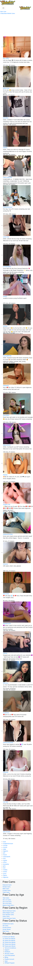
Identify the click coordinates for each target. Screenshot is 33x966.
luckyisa (5, 564)
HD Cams (5, 925)
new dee (5, 802)
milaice (5, 147)
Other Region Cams (8, 912)
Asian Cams (6, 916)
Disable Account (9, 959)
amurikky (5, 118)
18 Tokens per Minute (9, 940)
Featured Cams (7, 885)
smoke (5, 871)
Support (7, 950)
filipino (5, 875)
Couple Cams (7, 890)
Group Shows (7, 929)
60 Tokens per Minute (9, 944)
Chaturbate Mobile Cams (7, 13)
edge (4, 849)
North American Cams (9, 911)
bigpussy (5, 877)
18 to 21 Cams (7, 900)
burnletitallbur (7, 266)
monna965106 (7, 356)
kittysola (5, 772)
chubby (5, 869)
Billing (6, 957)
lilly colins (6, 58)
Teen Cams (6, 898)
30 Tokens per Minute (9, 942)
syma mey (6, 237)
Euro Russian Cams (8, 914)
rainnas (5, 653)
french (5, 855)
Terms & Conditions (10, 948)
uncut (4, 873)
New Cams (6, 931)
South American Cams (9, 918)
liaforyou (5, 683)
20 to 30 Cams (7, 901)
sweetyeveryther (8, 534)
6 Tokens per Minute (9, 937)
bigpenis (5, 851)
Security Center (9, 953)
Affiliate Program (10, 963)
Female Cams (6, 887)
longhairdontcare (8, 843)
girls (4, 866)
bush (4, 841)
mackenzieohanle (8, 742)
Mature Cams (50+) (8, 905)
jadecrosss (6, 88)
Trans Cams (6, 892)
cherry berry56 (7, 177)
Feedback (7, 951)
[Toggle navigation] (3, 8)
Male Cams (6, 888)
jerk (4, 853)
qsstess (5, 326)
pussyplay (6, 864)
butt (4, 868)
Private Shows (7, 927)
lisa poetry (6, 415)
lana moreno (6, 831)
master (5, 860)
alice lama (6, 594)
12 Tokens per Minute (9, 938)
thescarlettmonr (7, 207)
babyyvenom (7, 445)
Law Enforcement (10, 955)
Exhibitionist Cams (8, 924)
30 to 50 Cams (7, 903)
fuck (4, 858)
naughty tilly (6, 504)
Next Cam (3, 11)
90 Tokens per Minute (9, 946)
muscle (5, 847)
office (4, 862)
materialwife (6, 856)
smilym (5, 296)
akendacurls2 (7, 623)
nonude (5, 845)
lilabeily (5, 475)
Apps (6, 961)
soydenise (6, 713)
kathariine (6, 385)
